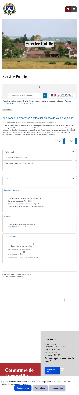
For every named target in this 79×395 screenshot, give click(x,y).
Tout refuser (40, 388)
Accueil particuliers (9, 101)
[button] (39, 152)
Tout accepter (23, 388)
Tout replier (59, 141)
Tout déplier (71, 141)
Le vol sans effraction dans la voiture (20, 246)
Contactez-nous (51, 371)
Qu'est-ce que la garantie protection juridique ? (23, 204)
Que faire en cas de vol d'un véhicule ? (21, 201)
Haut (65, 299)
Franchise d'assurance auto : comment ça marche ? (25, 198)
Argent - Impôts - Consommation (28, 101)
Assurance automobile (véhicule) (52, 101)
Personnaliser (57, 388)
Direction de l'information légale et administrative (17, 274)
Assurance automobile (15, 254)
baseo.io (20, 276)
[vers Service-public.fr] (62, 95)
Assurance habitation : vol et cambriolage (21, 224)
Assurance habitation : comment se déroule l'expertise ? (26, 206)
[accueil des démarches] (39, 89)
